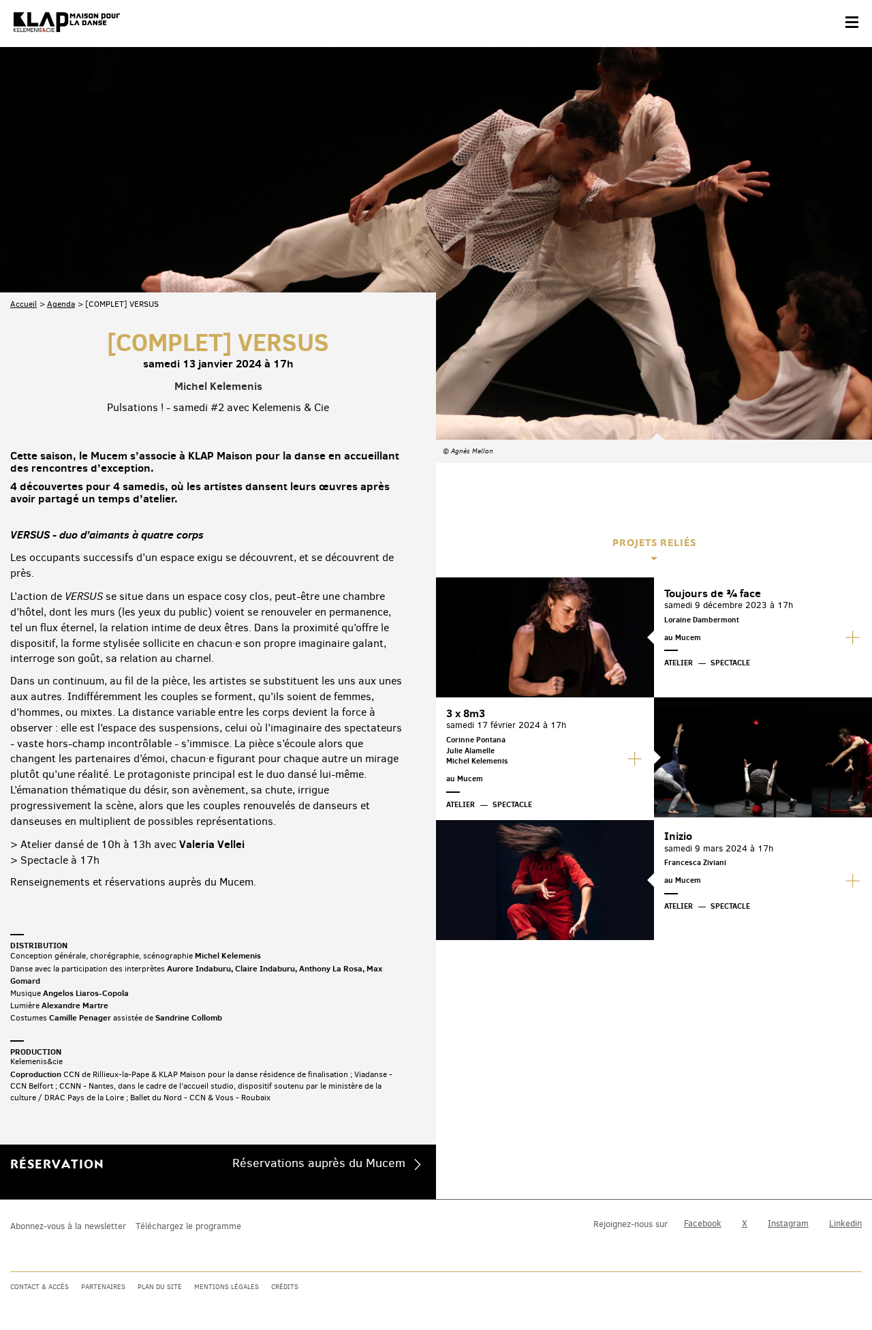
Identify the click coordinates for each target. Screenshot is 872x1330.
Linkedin (845, 1223)
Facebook (702, 1223)
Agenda (61, 304)
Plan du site (160, 1286)
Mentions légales (226, 1286)
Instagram (788, 1223)
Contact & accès (39, 1286)
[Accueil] (67, 22)
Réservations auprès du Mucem (318, 1163)
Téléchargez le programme (188, 1226)
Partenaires (103, 1286)
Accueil (23, 304)
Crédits (284, 1286)
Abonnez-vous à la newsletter (68, 1226)
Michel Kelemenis (218, 385)
